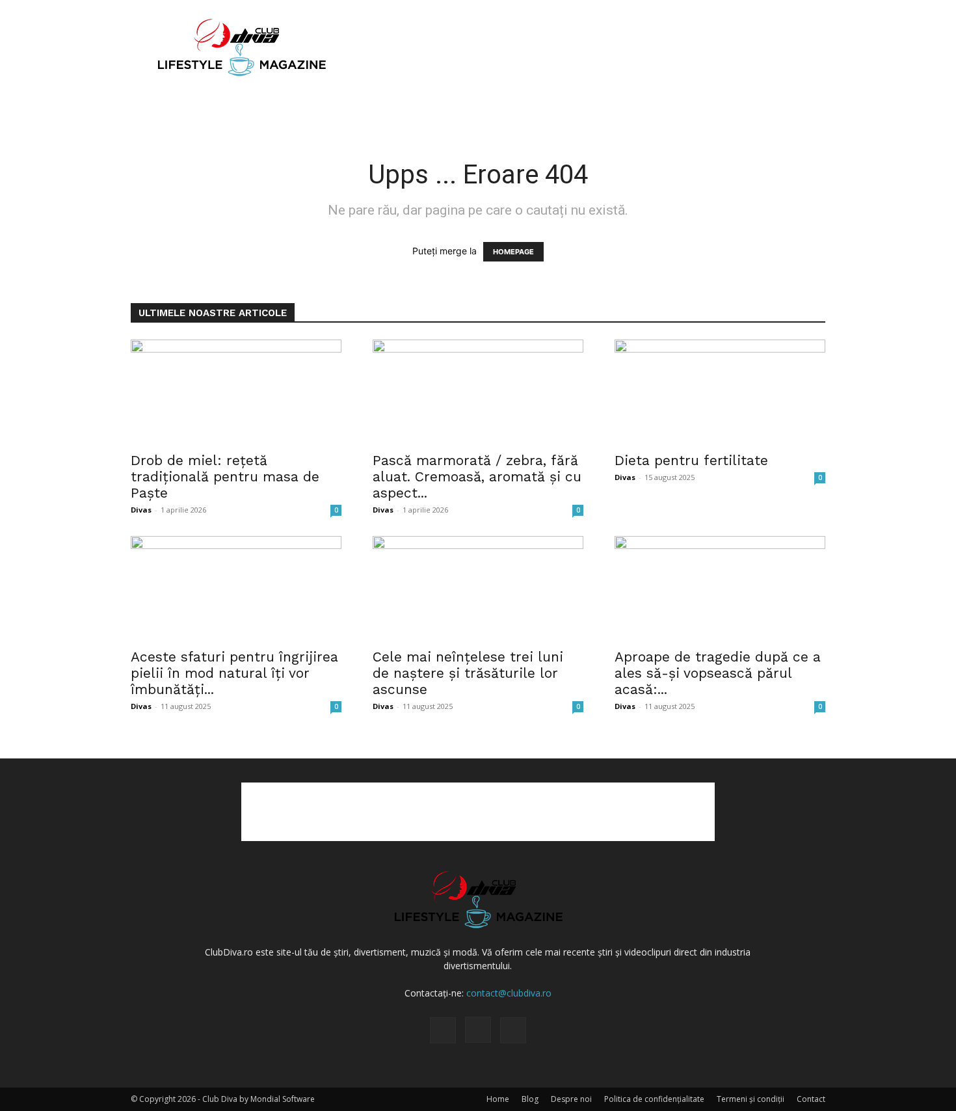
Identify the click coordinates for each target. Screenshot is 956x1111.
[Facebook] (443, 1030)
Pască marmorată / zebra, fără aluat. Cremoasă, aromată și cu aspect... (477, 476)
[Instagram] (478, 1030)
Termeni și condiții (750, 1098)
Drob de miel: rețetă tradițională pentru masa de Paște (225, 476)
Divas (141, 510)
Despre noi (571, 1098)
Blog (530, 1098)
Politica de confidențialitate (654, 1098)
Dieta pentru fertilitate (691, 460)
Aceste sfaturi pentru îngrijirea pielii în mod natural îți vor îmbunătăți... (234, 673)
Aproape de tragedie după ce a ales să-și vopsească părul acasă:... (718, 673)
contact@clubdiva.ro (508, 993)
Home (497, 1098)
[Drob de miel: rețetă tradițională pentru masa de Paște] (236, 392)
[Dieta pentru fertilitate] (720, 392)
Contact (811, 1098)
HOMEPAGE (513, 251)
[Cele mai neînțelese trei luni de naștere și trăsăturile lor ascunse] (478, 588)
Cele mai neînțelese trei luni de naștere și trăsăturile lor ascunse (468, 673)
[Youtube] (513, 1030)
